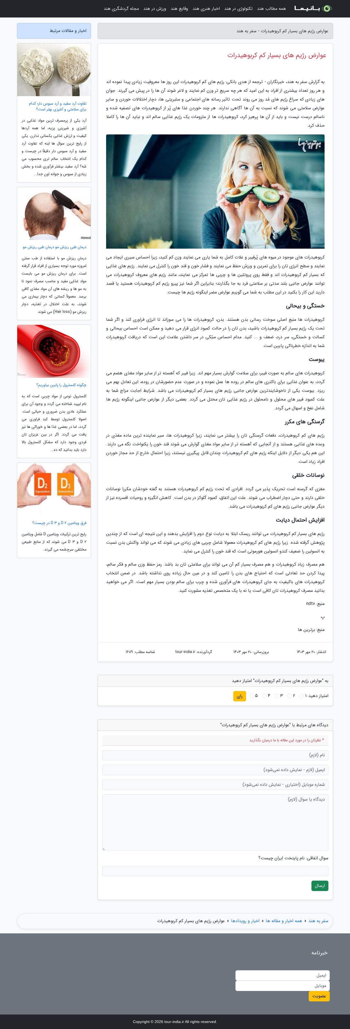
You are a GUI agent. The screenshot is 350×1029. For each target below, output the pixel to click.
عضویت (319, 996)
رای (240, 696)
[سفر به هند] (313, 8)
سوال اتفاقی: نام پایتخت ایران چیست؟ (293, 858)
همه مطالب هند (271, 8)
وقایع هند (179, 8)
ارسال (320, 885)
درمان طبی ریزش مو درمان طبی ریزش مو (54, 247)
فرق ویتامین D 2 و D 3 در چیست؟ (59, 523)
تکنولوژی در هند (238, 8)
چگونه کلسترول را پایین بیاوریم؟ (61, 385)
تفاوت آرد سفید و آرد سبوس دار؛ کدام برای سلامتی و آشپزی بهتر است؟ (57, 106)
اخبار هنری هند (206, 8)
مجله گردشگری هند (121, 8)
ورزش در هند (154, 8)
